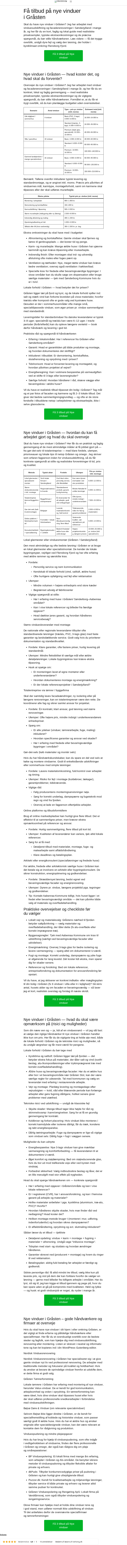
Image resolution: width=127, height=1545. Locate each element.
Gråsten (3, 1535)
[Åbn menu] (70, 1)
